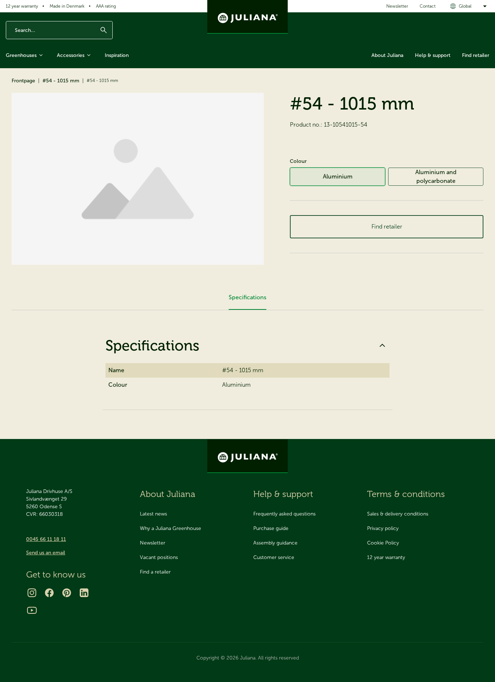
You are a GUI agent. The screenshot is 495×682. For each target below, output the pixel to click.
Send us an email (45, 553)
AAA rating (106, 6)
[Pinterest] (66, 593)
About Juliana (387, 55)
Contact (428, 6)
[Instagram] (32, 593)
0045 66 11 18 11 (46, 539)
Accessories (70, 55)
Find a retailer (155, 572)
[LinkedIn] (84, 593)
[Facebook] (49, 593)
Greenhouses (21, 55)
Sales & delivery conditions (397, 514)
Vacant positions (159, 557)
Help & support (432, 55)
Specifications (152, 345)
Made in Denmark (67, 6)
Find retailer (475, 55)
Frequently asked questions (284, 514)
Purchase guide (270, 528)
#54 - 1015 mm (60, 81)
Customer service (273, 557)
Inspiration (117, 55)
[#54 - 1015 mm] (138, 179)
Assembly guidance (275, 543)
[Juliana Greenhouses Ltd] (247, 17)
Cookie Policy (383, 543)
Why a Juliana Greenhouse (170, 528)
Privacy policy (383, 528)
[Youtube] (32, 610)
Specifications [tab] (247, 297)
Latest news (153, 514)
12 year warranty (22, 6)
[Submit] (103, 30)
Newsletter (397, 6)
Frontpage (23, 81)
